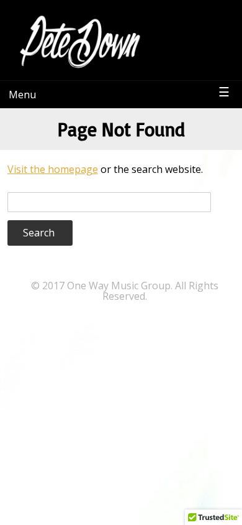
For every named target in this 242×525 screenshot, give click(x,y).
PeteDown (197, 21)
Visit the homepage (52, 169)
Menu (22, 94)
